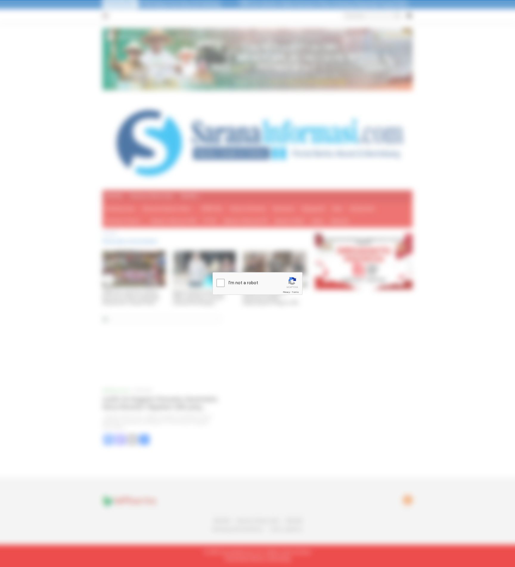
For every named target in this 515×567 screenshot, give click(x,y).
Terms (295, 292)
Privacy (286, 292)
